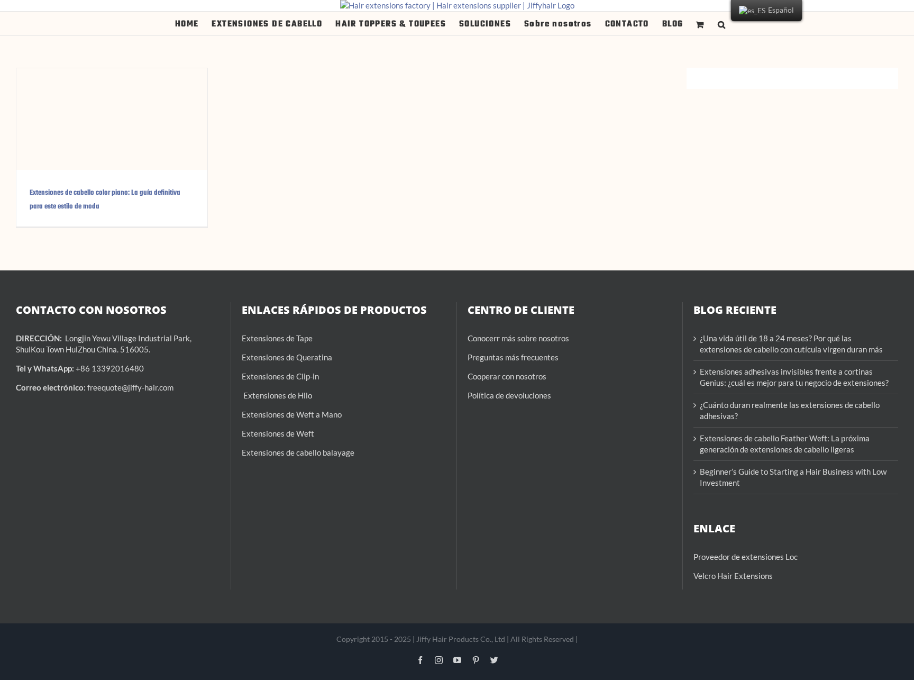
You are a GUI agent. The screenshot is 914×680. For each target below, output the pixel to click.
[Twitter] (494, 660)
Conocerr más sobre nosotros (518, 338)
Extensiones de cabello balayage (298, 452)
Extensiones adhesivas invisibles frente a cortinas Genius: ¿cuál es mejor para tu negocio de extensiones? (794, 377)
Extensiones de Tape (277, 338)
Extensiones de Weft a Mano (292, 414)
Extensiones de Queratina (287, 357)
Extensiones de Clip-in (280, 376)
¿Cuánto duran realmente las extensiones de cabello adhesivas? (790, 410)
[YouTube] (457, 660)
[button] (722, 23)
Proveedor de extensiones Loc (745, 556)
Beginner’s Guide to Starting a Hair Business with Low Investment (793, 477)
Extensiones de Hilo (277, 395)
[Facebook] (420, 660)
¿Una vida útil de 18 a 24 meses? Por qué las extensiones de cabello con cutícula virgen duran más (791, 343)
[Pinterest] (476, 660)
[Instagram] (439, 660)
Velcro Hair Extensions (733, 576)
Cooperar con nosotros (507, 376)
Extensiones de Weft (278, 433)
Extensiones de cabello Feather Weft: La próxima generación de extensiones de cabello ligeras (785, 443)
